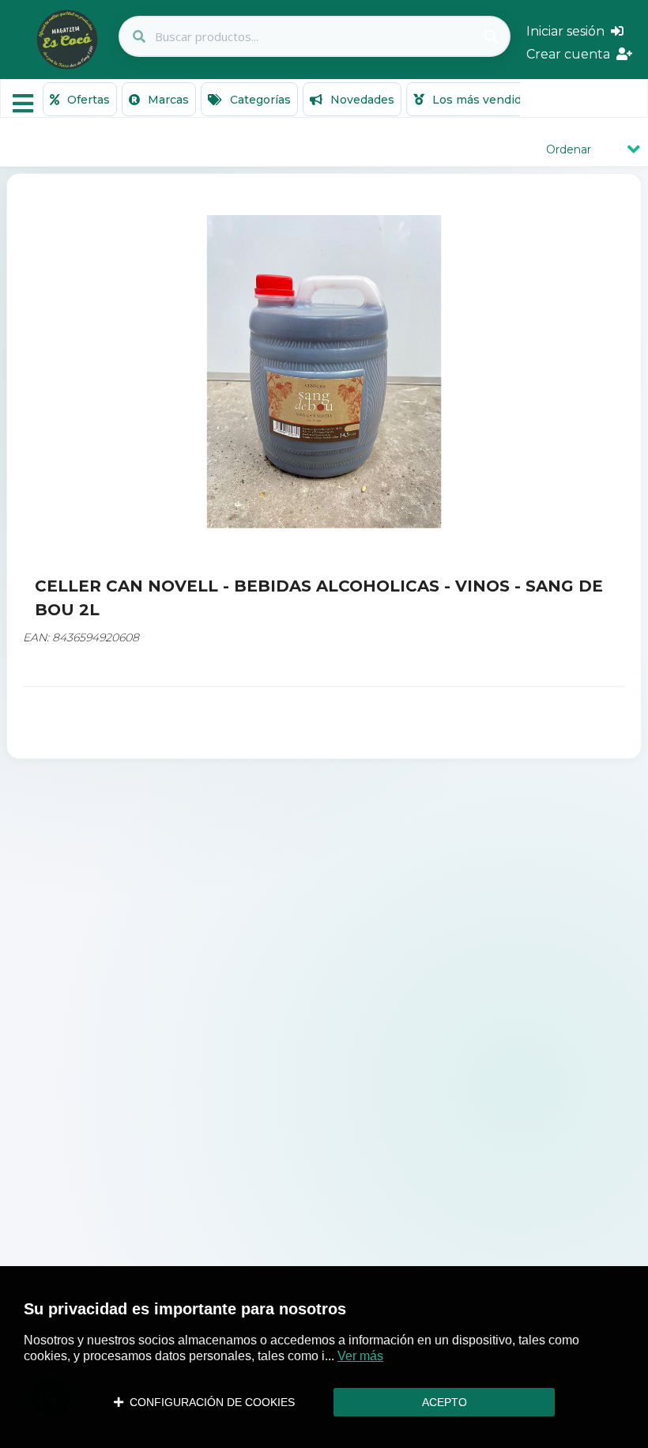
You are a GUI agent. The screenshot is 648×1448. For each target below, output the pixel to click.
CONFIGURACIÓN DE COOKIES (209, 1402)
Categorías (259, 100)
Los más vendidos (482, 100)
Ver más (360, 1356)
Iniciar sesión (568, 31)
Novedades (360, 100)
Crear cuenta (571, 54)
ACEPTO (444, 1402)
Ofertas (87, 100)
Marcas (167, 100)
